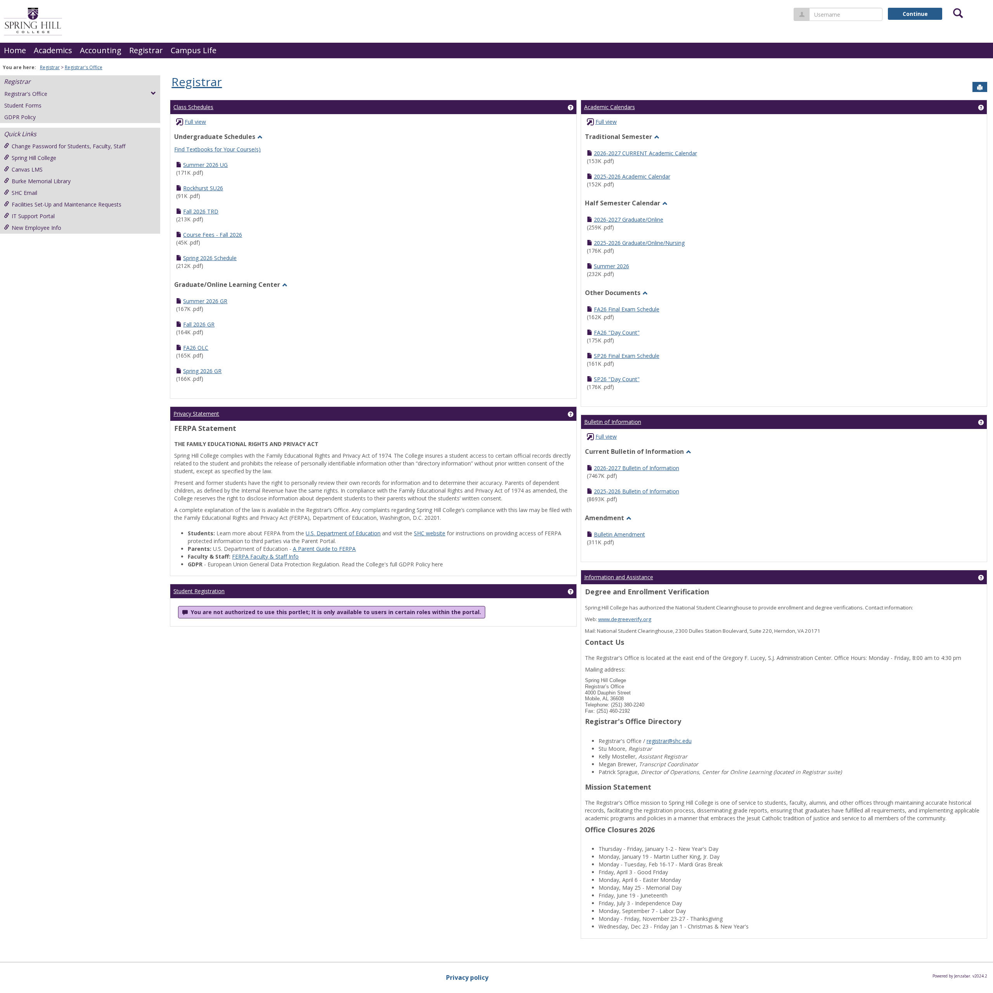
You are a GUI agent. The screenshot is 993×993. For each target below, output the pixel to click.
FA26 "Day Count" (617, 332)
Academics (53, 50)
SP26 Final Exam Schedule (626, 355)
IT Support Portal (33, 216)
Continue (915, 13)
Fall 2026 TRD (200, 211)
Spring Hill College (34, 157)
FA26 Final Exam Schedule (626, 309)
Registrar (146, 50)
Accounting (100, 50)
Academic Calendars (609, 107)
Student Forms (23, 105)
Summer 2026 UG (205, 164)
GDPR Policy (20, 117)
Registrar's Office (83, 67)
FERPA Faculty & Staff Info (265, 556)
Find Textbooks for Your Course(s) (217, 149)
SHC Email (24, 192)
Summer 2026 (611, 266)
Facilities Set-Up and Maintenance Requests (66, 204)
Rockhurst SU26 (203, 188)
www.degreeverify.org (624, 619)
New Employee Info (36, 227)
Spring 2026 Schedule (210, 258)
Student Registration (199, 591)
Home (15, 50)
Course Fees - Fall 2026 (212, 234)
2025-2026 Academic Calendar (632, 176)
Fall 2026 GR (199, 324)
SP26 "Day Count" (617, 379)
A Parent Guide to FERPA (324, 548)
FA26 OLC (195, 347)
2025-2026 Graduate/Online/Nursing (639, 243)
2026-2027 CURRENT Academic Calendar (645, 153)
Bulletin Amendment (619, 534)
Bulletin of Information (612, 421)
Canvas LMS (27, 169)
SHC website (429, 533)
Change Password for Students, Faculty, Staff (68, 146)
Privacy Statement (196, 413)
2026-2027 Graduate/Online (628, 219)
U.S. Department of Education (343, 533)
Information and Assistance (618, 577)
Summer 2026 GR (205, 301)
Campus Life (193, 50)
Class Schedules (193, 107)
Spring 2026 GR (202, 371)
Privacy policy (467, 977)
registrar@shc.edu (669, 741)
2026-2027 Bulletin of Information (636, 468)
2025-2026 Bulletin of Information (636, 491)
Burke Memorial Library (41, 181)
